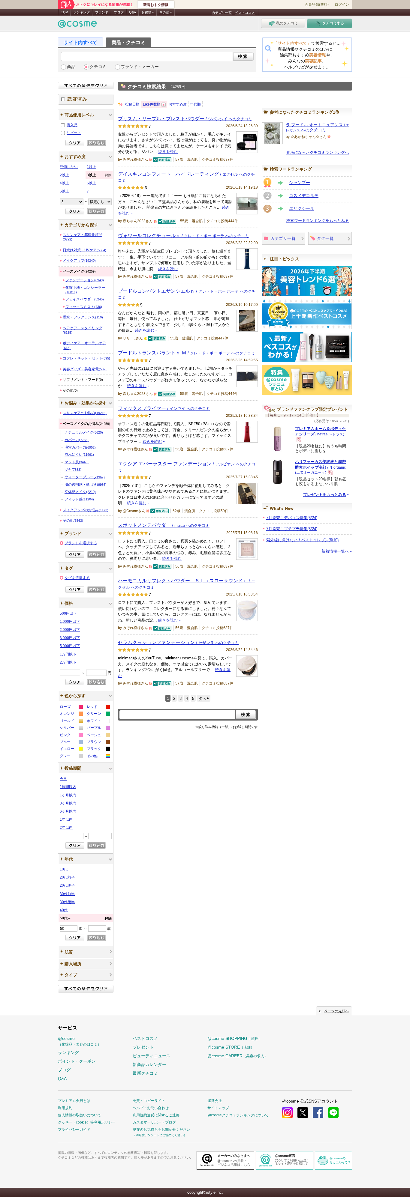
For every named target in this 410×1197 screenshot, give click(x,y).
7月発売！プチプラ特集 (291, 529)
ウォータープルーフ (85, 477)
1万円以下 (68, 654)
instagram (287, 1112)
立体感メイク (80, 492)
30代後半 (67, 902)
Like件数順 (152, 104)
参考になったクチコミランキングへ (317, 152)
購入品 (72, 125)
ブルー (71, 742)
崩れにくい (79, 454)
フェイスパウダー (84, 299)
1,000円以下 (70, 621)
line (333, 1112)
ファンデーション (84, 280)
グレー (71, 757)
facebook (318, 1112)
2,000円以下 (70, 630)
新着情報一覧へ (335, 551)
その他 (73, 520)
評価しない (69, 167)
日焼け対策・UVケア (84, 250)
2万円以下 (68, 662)
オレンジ (71, 714)
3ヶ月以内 (68, 803)
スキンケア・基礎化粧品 (82, 237)
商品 (71, 66)
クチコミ (98, 66)
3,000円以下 (70, 638)
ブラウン (98, 742)
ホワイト (98, 721)
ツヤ (73, 469)
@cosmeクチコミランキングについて (238, 1115)
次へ (202, 698)
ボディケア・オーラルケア (84, 345)
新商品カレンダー (149, 1064)
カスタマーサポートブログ (154, 1122)
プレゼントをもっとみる (324, 494)
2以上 (64, 175)
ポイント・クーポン (77, 1061)
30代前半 (67, 894)
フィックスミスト (83, 307)
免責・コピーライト (149, 1101)
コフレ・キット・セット (86, 358)
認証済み (85, 99)
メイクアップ (79, 260)
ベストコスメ (245, 12)
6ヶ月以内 (68, 811)
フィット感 (79, 499)
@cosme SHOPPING (234, 1038)
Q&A (132, 12)
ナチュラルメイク (84, 432)
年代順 (195, 104)
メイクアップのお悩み (85, 510)
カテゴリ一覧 (222, 12)
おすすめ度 (178, 104)
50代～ (86, 918)
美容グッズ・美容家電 (85, 369)
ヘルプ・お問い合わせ (151, 1108)
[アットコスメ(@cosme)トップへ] (77, 25)
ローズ (71, 707)
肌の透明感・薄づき (86, 484)
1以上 (91, 167)
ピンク (71, 736)
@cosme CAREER (237, 1055)
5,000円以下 (70, 646)
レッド (98, 707)
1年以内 (66, 819)
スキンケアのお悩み (85, 413)
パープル (98, 728)
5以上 (91, 183)
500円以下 (68, 613)
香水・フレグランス (83, 317)
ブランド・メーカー (140, 66)
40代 (64, 910)
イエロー (71, 749)
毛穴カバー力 (80, 447)
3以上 (99, 175)
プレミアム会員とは (74, 1101)
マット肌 (77, 462)
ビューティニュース (151, 1055)
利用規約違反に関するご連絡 (156, 1115)
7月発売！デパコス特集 (291, 517)
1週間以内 (68, 787)
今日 (63, 779)
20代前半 (67, 877)
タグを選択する (77, 578)
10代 (64, 869)
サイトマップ (218, 1108)
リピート (74, 133)
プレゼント (143, 1047)
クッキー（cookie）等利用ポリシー (87, 1122)
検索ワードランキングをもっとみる (317, 220)
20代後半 (67, 885)
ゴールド (71, 721)
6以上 (64, 191)
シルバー (71, 728)
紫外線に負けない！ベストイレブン (302, 540)
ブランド (101, 12)
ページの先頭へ (336, 1011)
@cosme (79, 1041)
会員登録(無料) (317, 4)
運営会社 (214, 1101)
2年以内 (66, 827)
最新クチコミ (145, 1073)
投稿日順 (132, 104)
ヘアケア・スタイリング (82, 330)
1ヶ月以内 (68, 795)
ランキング (81, 12)
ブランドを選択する (81, 543)
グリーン (98, 714)
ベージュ (98, 736)
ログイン (342, 4)
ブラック (98, 749)
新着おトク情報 (155, 5)
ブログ (119, 12)
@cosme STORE (230, 1047)
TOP (64, 12)
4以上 (64, 183)
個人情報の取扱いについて (79, 1115)
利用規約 (65, 1108)
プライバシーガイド (74, 1129)
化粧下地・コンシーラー (85, 289)
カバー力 (77, 440)
